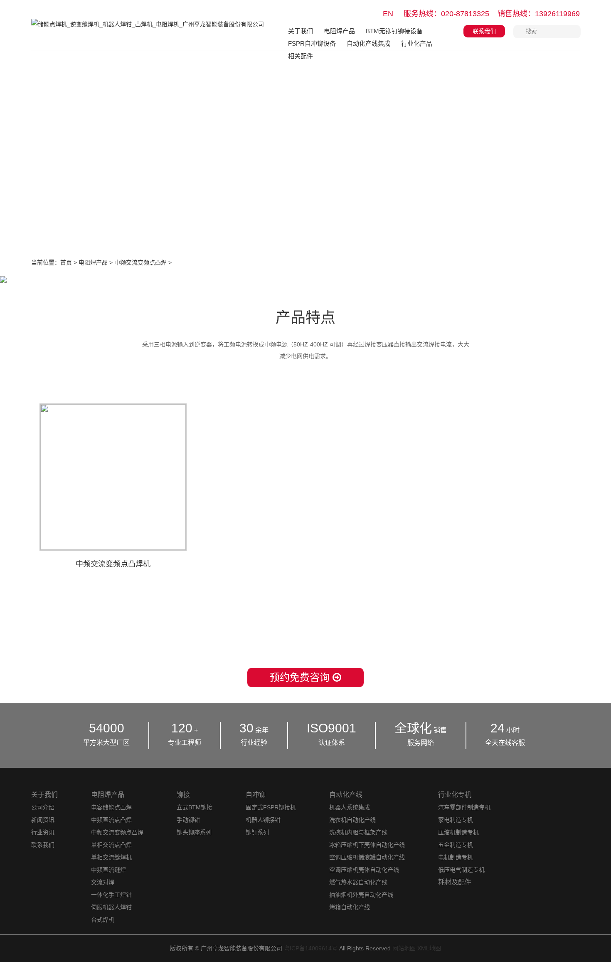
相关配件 (300, 55)
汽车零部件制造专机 (464, 807)
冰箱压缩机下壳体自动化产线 (367, 844)
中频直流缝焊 (108, 869)
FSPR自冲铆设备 (312, 43)
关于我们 (300, 31)
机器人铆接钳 (263, 819)
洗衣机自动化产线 (352, 819)
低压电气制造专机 (461, 869)
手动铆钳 (188, 819)
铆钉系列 (257, 832)
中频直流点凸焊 (111, 819)
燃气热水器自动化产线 (358, 882)
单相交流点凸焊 (111, 844)
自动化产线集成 (368, 43)
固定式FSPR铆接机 (271, 807)
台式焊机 (102, 919)
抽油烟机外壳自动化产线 (361, 894)
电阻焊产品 (339, 31)
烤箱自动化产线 (349, 907)
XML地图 (429, 948)
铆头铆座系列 (194, 832)
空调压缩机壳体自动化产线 (364, 869)
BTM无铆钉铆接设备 (394, 31)
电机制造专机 (455, 857)
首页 (66, 262)
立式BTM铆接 (194, 807)
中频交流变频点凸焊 (140, 262)
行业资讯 (42, 832)
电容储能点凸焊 (111, 807)
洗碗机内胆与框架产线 (358, 832)
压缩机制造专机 (458, 832)
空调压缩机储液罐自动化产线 (367, 857)
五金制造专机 (455, 844)
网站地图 (404, 948)
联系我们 (484, 31)
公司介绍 (42, 807)
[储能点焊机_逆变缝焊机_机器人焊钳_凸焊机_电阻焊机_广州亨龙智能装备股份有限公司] (147, 30)
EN (388, 14)
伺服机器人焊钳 (111, 907)
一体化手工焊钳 (111, 894)
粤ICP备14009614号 (311, 948)
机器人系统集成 (349, 807)
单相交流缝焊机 (111, 857)
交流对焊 (102, 882)
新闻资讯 (42, 819)
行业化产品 (416, 43)
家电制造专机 (455, 819)
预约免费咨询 (301, 677)
